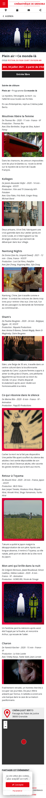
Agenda (9, 16)
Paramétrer (17, 791)
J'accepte (18, 784)
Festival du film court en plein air (25, 60)
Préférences (38, 790)
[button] (23, 742)
